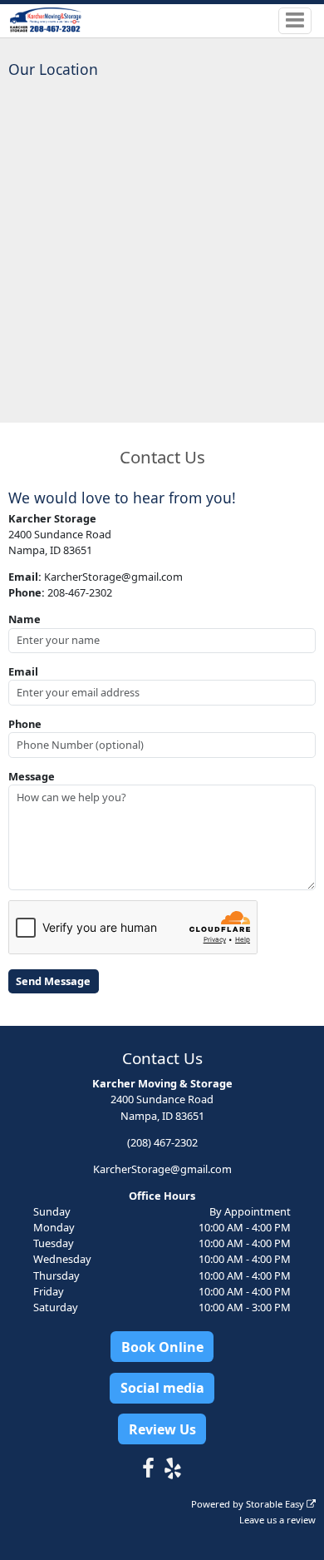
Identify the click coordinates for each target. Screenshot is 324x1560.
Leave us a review (277, 1519)
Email (23, 671)
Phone (25, 723)
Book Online (162, 1347)
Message (31, 776)
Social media (162, 1388)
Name (24, 619)
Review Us (162, 1429)
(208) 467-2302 (162, 1142)
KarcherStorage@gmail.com (162, 1168)
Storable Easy (276, 1504)
